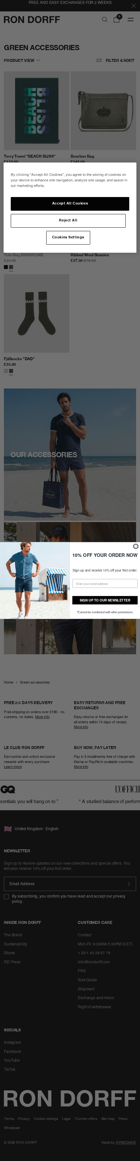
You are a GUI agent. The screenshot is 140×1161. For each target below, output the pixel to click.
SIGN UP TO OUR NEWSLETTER (105, 600)
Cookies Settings (68, 237)
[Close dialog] (135, 546)
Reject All (68, 220)
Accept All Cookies (70, 203)
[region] (70, 208)
